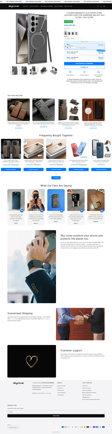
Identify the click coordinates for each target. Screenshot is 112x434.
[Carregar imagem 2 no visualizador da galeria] (24, 70)
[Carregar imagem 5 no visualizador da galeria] (53, 70)
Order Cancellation (87, 390)
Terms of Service (61, 392)
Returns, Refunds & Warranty (89, 392)
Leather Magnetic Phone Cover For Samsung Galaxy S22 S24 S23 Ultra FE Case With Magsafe (18, 124)
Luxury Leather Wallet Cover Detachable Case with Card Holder (11, 161)
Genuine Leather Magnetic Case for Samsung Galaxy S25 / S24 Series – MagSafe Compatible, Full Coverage (93, 124)
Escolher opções (11, 169)
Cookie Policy (60, 395)
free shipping (46, 319)
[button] (25, 6)
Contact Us (60, 388)
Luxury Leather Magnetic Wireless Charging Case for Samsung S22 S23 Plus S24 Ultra (43, 123)
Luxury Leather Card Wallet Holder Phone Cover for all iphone (101, 161)
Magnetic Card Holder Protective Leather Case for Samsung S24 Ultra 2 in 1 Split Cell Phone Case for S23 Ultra (68, 124)
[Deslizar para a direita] (59, 70)
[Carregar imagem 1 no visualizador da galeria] (15, 70)
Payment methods (86, 395)
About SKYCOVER (61, 385)
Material (66, 36)
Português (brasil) (13, 427)
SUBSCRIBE (56, 416)
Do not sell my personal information (91, 399)
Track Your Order (86, 388)
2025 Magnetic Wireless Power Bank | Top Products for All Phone (78, 161)
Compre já (84, 67)
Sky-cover (58, 432)
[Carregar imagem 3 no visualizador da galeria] (34, 70)
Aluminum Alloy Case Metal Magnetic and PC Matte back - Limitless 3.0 (33, 161)
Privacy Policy (60, 390)
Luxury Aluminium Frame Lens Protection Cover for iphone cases (56, 161)
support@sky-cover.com (44, 393)
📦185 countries (12, 319)
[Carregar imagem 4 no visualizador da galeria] (43, 70)
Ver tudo (56, 178)
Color (65, 31)
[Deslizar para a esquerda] (8, 70)
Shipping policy (86, 397)
